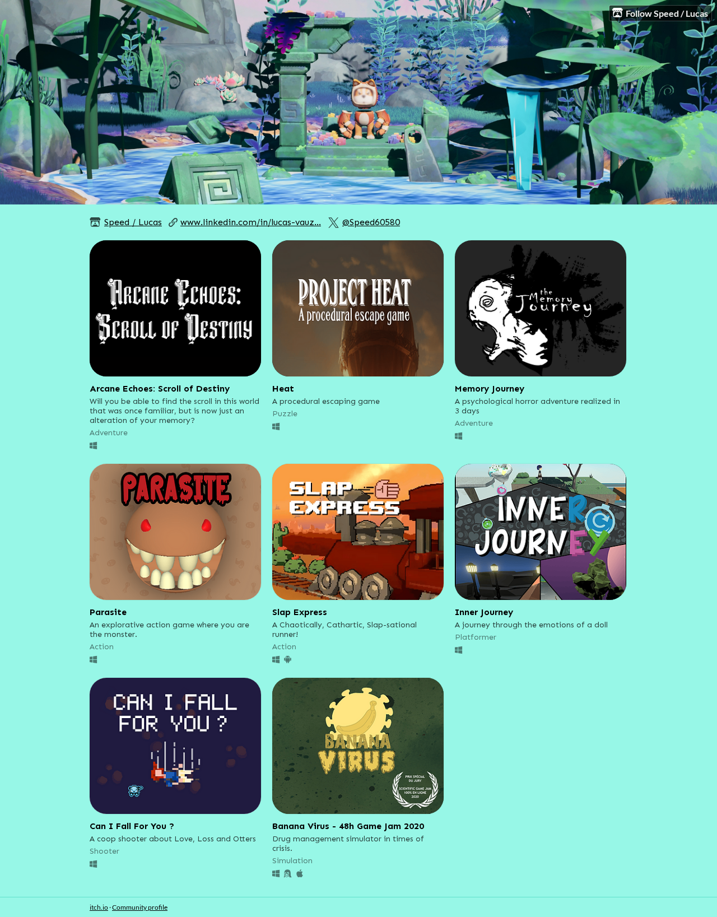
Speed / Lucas (133, 222)
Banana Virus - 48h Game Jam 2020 (348, 826)
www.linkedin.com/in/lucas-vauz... (250, 222)
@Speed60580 (371, 222)
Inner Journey (484, 612)
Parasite (108, 612)
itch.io (99, 907)
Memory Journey (489, 388)
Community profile (139, 907)
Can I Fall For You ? (132, 826)
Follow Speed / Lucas (667, 13)
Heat (283, 388)
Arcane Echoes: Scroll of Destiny (160, 388)
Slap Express (299, 612)
